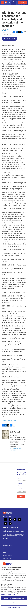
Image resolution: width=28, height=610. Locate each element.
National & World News (9, 420)
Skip (14, 602)
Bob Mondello (5, 29)
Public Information (7, 558)
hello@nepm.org (10, 535)
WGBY (4, 531)
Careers (5, 548)
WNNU (14, 531)
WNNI (23, 531)
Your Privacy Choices (14, 607)
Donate (23, 2)
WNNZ (11, 531)
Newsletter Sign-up (8, 545)
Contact (5, 542)
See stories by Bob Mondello (15, 449)
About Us (5, 538)
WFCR (8, 531)
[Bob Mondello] (5, 434)
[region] (14, 585)
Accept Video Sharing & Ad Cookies (14, 598)
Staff (4, 552)
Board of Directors (7, 555)
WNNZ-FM (19, 531)
